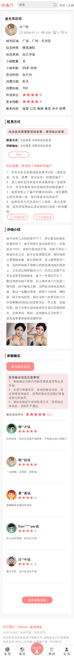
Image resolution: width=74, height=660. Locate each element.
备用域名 (36, 627)
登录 (62, 5)
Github (23, 627)
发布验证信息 (20, 366)
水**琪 (24, 26)
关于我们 (9, 627)
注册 (71, 5)
